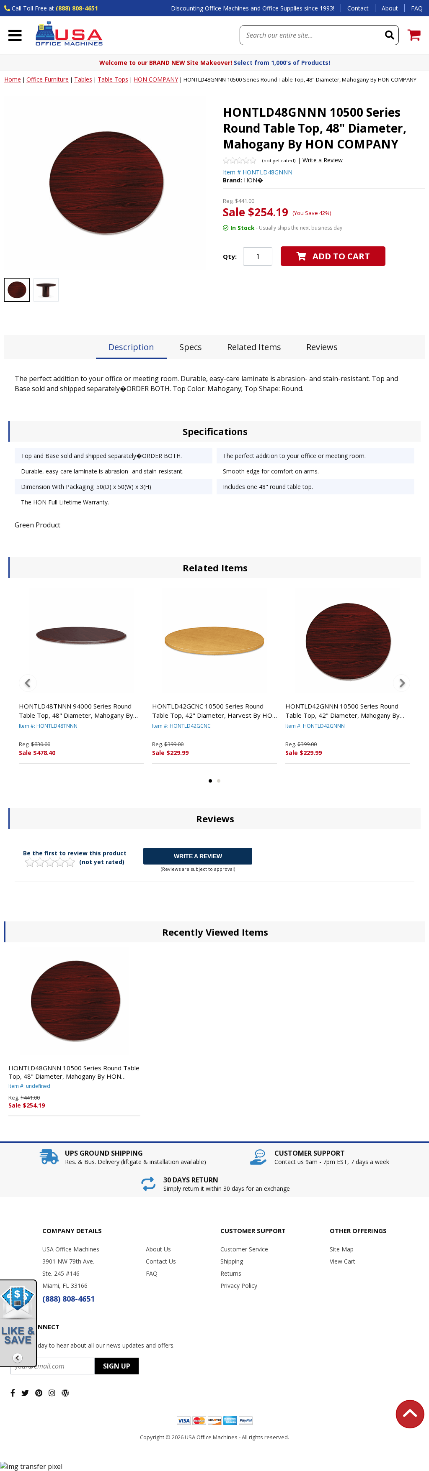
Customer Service (244, 1249)
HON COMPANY (156, 79)
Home (12, 79)
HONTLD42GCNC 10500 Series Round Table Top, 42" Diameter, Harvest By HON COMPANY (214, 711)
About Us (158, 1249)
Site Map (342, 1249)
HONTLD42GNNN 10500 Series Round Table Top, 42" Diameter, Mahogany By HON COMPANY (342, 711)
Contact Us (161, 1261)
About (390, 8)
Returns (230, 1273)
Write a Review (322, 160)
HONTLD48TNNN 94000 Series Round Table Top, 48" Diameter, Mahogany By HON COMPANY (76, 711)
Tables (83, 79)
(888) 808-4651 (77, 8)
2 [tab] (218, 781)
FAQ (417, 8)
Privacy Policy (238, 1285)
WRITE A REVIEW (198, 856)
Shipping (231, 1261)
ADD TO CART (341, 256)
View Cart (342, 1261)
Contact (358, 8)
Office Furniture (47, 79)
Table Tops (113, 79)
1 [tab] (210, 781)
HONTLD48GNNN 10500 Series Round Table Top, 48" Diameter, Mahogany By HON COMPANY (74, 1072)
